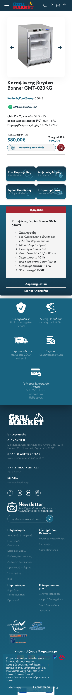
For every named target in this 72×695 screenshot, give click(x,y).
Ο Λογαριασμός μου (49, 593)
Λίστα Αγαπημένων (49, 605)
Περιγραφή (36, 210)
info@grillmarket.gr (18, 482)
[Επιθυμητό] (61, 147)
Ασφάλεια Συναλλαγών (19, 562)
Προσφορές (13, 600)
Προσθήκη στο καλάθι (31, 147)
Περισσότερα (41, 687)
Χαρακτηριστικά (36, 284)
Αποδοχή (15, 687)
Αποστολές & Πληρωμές (20, 535)
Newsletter (45, 610)
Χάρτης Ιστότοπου (48, 549)
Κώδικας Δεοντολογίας (19, 556)
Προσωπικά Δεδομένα (19, 567)
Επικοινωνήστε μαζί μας (51, 538)
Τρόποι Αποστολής (36, 291)
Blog (9, 578)
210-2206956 (14, 472)
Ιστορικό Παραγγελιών (51, 599)
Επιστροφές (45, 544)
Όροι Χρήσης (14, 573)
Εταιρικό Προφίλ (16, 550)
